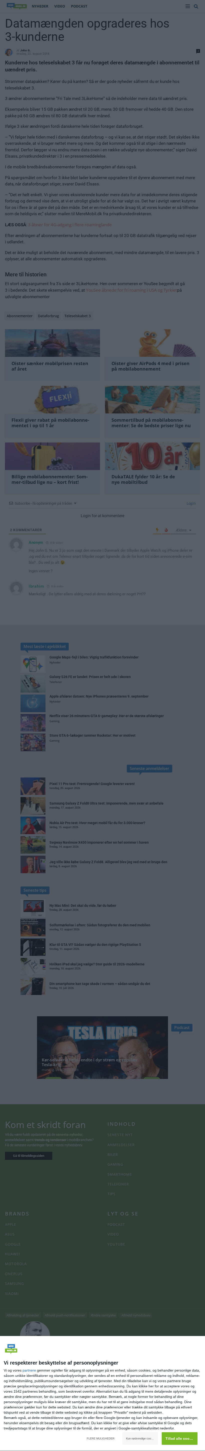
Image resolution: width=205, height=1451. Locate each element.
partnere (29, 1370)
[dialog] (102, 1393)
